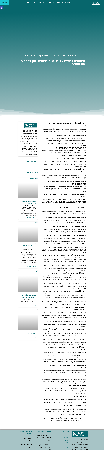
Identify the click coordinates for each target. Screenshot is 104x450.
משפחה (39, 2)
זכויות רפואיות (60, 2)
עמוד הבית (67, 2)
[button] (1, 7)
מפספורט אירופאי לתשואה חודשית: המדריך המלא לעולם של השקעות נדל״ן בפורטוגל (29, 295)
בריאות (28, 2)
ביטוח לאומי (51, 2)
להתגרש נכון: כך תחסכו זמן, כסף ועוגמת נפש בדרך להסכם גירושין (28, 245)
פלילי (34, 2)
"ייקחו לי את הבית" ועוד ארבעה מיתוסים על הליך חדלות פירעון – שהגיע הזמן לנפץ (28, 201)
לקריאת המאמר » (31, 217)
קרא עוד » (49, 440)
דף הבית (78, 56)
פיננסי (44, 2)
